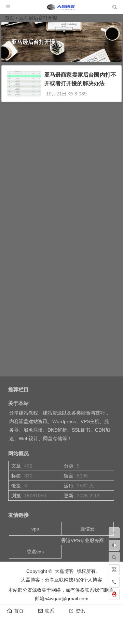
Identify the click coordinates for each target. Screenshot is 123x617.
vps (35, 528)
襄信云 (87, 528)
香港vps (35, 551)
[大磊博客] (61, 9)
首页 (9, 18)
